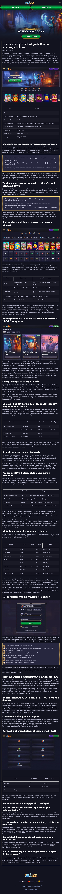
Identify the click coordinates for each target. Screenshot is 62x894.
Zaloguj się (15, 7)
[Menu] (60, 2)
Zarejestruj (46, 7)
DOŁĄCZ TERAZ (31, 36)
